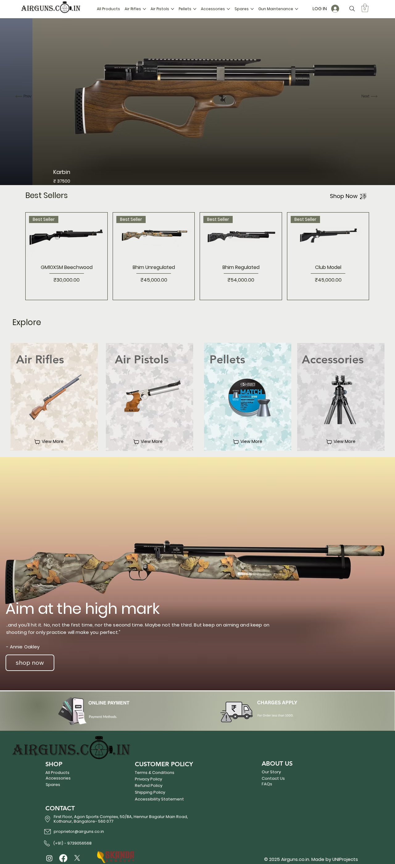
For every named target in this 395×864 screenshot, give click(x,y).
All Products (57, 772)
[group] (197, 256)
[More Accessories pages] (228, 8)
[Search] (352, 8)
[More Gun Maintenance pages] (296, 8)
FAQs (267, 784)
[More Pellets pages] (194, 8)
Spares (53, 785)
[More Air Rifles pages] (144, 8)
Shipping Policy (150, 792)
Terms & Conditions (154, 772)
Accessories (58, 778)
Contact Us (273, 778)
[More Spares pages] (252, 8)
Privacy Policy (148, 779)
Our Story (271, 772)
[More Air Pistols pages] (172, 8)
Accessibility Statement (159, 799)
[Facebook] (63, 858)
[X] (77, 858)
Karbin (29, 172)
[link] (364, 8)
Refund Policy (148, 785)
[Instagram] (49, 858)
